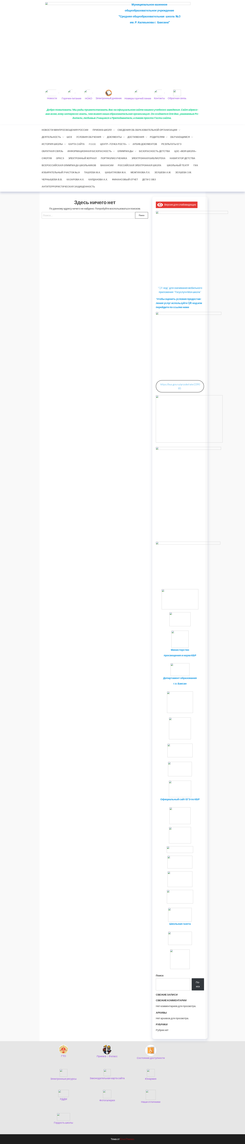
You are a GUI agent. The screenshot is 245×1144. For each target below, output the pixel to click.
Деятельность (51, 137)
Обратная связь (52, 151)
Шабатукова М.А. (115, 172)
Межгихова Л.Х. (140, 172)
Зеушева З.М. (183, 172)
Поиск (159, 975)
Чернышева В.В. (52, 179)
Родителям (157, 137)
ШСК (69, 137)
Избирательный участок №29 (61, 172)
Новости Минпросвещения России (65, 129)
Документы (114, 137)
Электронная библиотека (148, 158)
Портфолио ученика (114, 158)
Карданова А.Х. (98, 179)
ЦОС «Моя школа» (185, 151)
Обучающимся (180, 137)
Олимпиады (125, 151)
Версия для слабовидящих (179, 204)
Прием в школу (102, 129)
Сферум (47, 158)
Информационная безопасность (89, 151)
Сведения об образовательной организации (147, 129)
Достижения (135, 137)
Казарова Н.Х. (75, 179)
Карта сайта (76, 144)
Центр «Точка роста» (113, 144)
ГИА (195, 165)
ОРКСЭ (60, 158)
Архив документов (145, 144)
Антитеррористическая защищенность (68, 186)
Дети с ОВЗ (149, 179)
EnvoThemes (127, 1139)
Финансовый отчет (125, 179)
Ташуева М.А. (92, 172)
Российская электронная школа (140, 165)
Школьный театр (178, 165)
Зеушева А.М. (162, 172)
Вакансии (107, 165)
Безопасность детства (154, 151)
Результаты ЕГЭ (171, 144)
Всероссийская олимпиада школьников (69, 165)
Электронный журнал (82, 158)
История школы (52, 144)
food (92, 144)
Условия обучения (88, 137)
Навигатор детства (182, 158)
